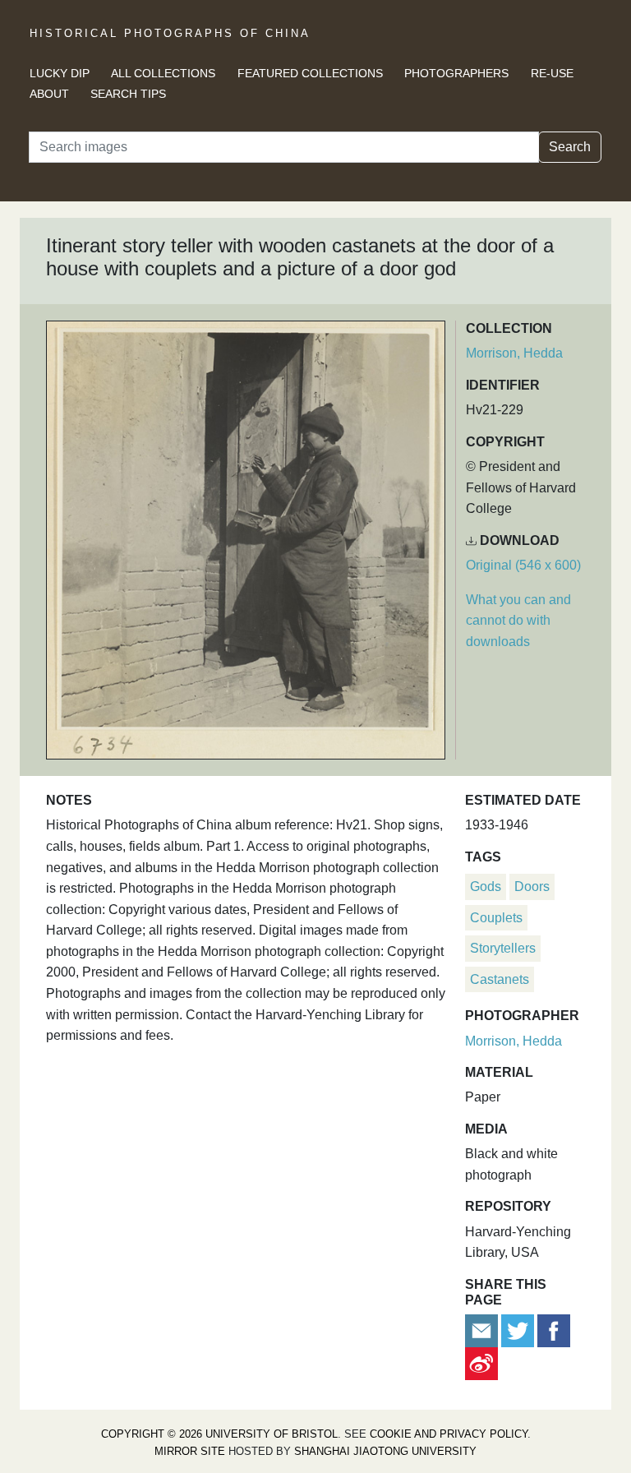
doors (532, 886)
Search (570, 147)
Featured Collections (310, 73)
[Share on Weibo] (481, 1362)
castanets (499, 979)
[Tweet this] (519, 1330)
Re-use (552, 73)
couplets (496, 918)
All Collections (163, 73)
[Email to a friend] (483, 1330)
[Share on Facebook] (553, 1330)
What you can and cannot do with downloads (518, 621)
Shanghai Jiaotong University (385, 1451)
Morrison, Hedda (514, 353)
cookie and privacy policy (448, 1434)
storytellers (503, 948)
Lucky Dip (60, 73)
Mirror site (189, 1451)
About (49, 93)
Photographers (456, 73)
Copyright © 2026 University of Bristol (219, 1434)
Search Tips (128, 93)
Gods (485, 886)
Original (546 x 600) (523, 565)
